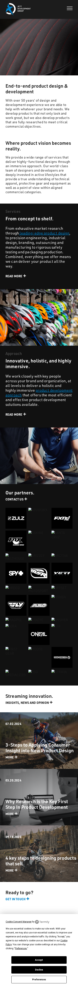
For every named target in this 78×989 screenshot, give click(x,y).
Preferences (39, 979)
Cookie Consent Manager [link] (19, 921)
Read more (13, 276)
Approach (13, 353)
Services (13, 211)
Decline (39, 969)
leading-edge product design (44, 233)
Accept (39, 960)
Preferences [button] (21, 948)
